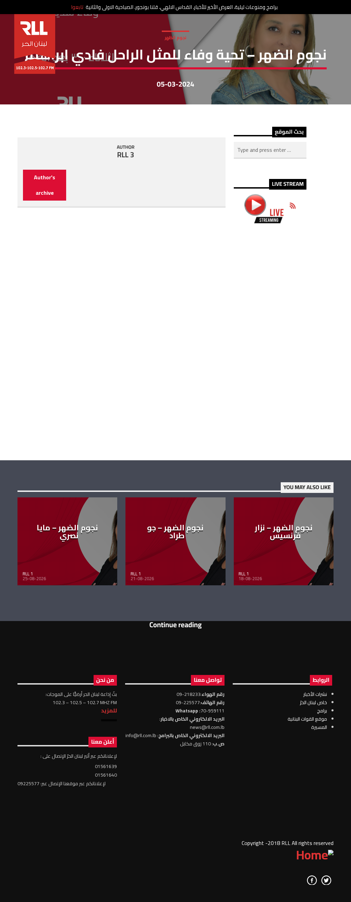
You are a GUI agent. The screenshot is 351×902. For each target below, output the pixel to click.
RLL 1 (28, 574)
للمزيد (109, 710)
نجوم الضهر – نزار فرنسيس (284, 531)
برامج (322, 710)
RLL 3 (125, 154)
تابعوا (77, 7)
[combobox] (270, 150)
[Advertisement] (270, 342)
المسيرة (319, 727)
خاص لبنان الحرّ (313, 702)
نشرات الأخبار (315, 694)
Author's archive (44, 185)
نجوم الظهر (175, 37)
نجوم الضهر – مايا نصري (67, 531)
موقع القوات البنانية (307, 718)
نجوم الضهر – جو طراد (175, 531)
